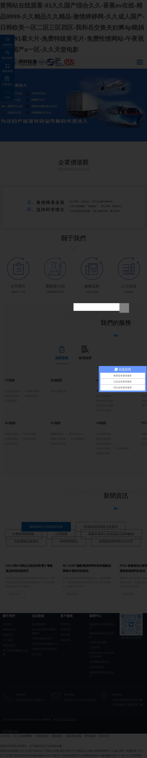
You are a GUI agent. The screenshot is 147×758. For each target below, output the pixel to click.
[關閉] (124, 308)
